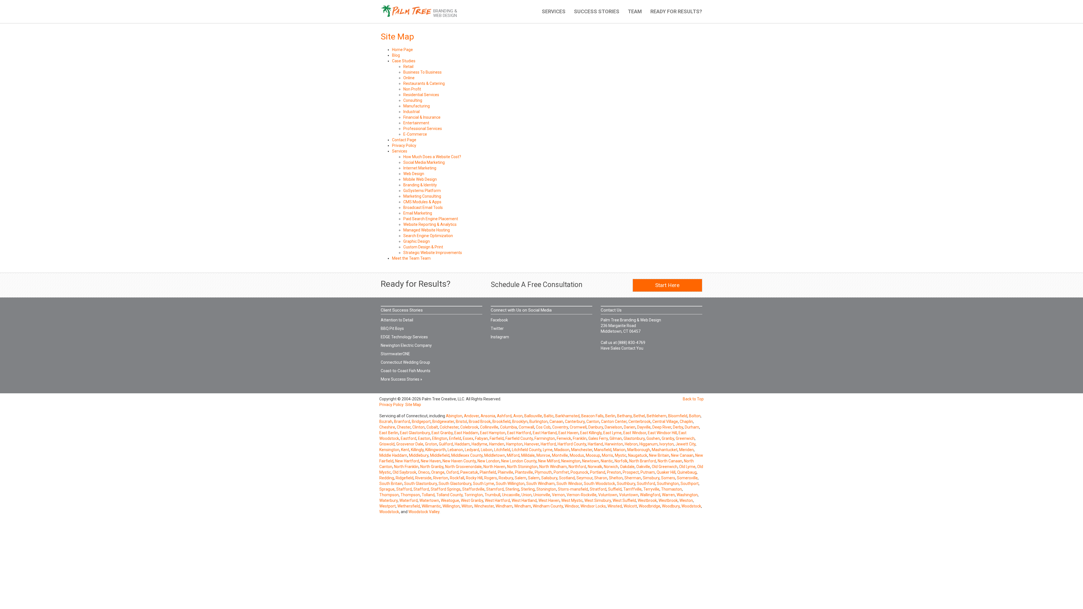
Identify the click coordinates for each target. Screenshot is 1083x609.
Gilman (615, 438)
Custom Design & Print (423, 247)
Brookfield (501, 421)
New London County (518, 461)
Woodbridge (649, 506)
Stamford (495, 489)
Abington (454, 416)
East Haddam (466, 433)
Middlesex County (467, 455)
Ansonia (488, 416)
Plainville (505, 472)
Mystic (620, 455)
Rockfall (457, 478)
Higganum (648, 444)
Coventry (560, 427)
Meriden (686, 449)
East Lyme (612, 433)
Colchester (449, 427)
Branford (402, 421)
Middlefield (440, 455)
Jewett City (685, 444)
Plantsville (524, 472)
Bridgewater (443, 421)
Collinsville (489, 427)
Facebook (499, 320)
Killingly (417, 449)
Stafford (404, 489)
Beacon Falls (592, 416)
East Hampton (492, 433)
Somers (668, 478)
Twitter (497, 328)
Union (526, 495)
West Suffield (624, 500)
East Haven (568, 433)
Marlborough (638, 449)
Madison (561, 449)
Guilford (446, 444)
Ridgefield (404, 478)
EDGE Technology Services (404, 337)
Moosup (593, 455)
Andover (471, 416)
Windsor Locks (593, 506)
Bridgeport (421, 421)
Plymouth (543, 472)
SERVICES (553, 11)
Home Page (402, 49)
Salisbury (549, 478)
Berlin (610, 416)
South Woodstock (599, 483)
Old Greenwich (664, 466)
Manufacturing (416, 106)
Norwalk (595, 466)
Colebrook (469, 427)
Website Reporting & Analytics (430, 224)
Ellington (439, 438)
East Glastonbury (415, 433)
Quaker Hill (666, 472)
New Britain (659, 455)
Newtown (590, 461)
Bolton (695, 416)
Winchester (484, 506)
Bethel (639, 416)
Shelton (616, 478)
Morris (607, 455)
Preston (614, 472)
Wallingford (650, 495)
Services (399, 151)
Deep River (661, 427)
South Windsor (569, 483)
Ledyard (472, 449)
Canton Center (614, 421)
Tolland (428, 495)
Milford (513, 455)
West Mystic (572, 500)
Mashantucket (664, 449)
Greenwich (685, 438)
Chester (404, 427)
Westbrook (647, 500)
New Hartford (407, 461)
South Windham (540, 483)
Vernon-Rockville (581, 495)
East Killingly (591, 433)
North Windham (553, 466)
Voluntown (607, 495)
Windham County (548, 506)
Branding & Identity (420, 185)
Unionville (541, 495)
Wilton (466, 506)
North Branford (642, 461)
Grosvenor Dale (409, 444)
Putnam (647, 472)
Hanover (531, 444)
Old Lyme (687, 466)
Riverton (440, 478)
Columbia (508, 427)
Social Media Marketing (424, 162)
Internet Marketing (419, 168)
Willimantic (431, 506)
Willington (451, 506)
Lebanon (455, 449)
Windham (504, 506)
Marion (619, 449)
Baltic (549, 416)
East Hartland (545, 433)
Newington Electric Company (406, 345)
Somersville (687, 478)
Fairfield (497, 438)
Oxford (452, 472)
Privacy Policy (404, 145)
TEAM (635, 11)
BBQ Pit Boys (392, 328)
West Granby (472, 500)
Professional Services (422, 128)
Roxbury (506, 478)
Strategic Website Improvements (432, 252)
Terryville (651, 489)
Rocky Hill (474, 478)
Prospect (631, 472)
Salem (520, 478)
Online (409, 78)
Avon (518, 416)
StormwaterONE (395, 354)
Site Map (413, 404)
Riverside (423, 478)
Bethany (624, 416)
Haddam (462, 444)
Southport (690, 483)
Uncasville (511, 495)
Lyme (547, 449)
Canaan (556, 421)
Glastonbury (634, 438)
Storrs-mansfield (573, 489)
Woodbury (671, 506)
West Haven (549, 500)
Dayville (644, 427)
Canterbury (575, 421)
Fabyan (481, 438)
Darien (629, 427)
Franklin (580, 438)
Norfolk (621, 461)
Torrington (473, 495)
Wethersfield (408, 506)
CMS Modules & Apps (422, 202)
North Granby (431, 466)
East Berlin (388, 433)
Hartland (595, 444)
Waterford (408, 500)
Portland (597, 472)
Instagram (500, 337)
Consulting (412, 100)
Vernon (558, 495)
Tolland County (449, 495)
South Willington (510, 483)
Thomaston (671, 489)
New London (488, 461)
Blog (396, 55)
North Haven (494, 466)
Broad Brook (480, 421)
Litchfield (502, 449)
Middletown (494, 455)
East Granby (442, 433)
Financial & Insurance (422, 117)
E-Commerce (415, 134)
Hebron (631, 444)
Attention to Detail (397, 320)
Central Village (665, 421)
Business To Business (422, 72)
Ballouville (533, 416)
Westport (387, 506)
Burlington (538, 421)
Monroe (543, 455)
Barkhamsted (567, 416)
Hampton (514, 444)
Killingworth (435, 449)
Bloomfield (677, 416)
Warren (668, 495)
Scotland (567, 478)
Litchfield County (526, 449)
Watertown (429, 500)
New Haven (431, 461)
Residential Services (421, 94)
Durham (692, 427)
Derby (678, 427)
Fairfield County (519, 438)
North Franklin (406, 466)
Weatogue (450, 500)
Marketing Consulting (422, 196)
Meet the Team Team (411, 258)
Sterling (512, 489)
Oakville (643, 466)
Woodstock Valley (423, 511)
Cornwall (526, 427)
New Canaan (682, 455)
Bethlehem (656, 416)
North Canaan (670, 461)
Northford (577, 466)
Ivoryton (666, 444)
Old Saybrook (404, 472)
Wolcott (630, 506)
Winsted (614, 506)
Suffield (615, 489)
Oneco (424, 472)
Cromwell (578, 427)
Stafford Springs (446, 489)
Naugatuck (637, 455)
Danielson (613, 427)
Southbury (626, 483)
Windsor (572, 506)
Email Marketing (417, 213)
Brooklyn (520, 421)
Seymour (584, 478)
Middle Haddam (393, 455)
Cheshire (387, 427)
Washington (687, 495)
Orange (437, 472)
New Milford (549, 461)
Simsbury (651, 478)
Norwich (611, 466)
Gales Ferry (598, 438)
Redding (386, 478)
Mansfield (602, 449)
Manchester (581, 449)
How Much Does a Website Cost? (432, 157)
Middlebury (418, 455)
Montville (560, 455)
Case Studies (403, 61)
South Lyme (483, 483)
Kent (405, 449)
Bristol (461, 421)
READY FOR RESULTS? (676, 11)
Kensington (389, 449)
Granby (668, 438)
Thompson (389, 495)
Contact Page (404, 140)
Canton (592, 421)
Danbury (595, 427)
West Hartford (497, 500)
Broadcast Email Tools (423, 207)
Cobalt (432, 427)
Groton (431, 444)
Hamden (496, 444)
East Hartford (519, 433)
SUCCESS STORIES (596, 11)
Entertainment (416, 123)
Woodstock (691, 506)
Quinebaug (687, 472)
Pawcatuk (469, 472)
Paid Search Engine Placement (430, 219)
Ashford (504, 416)
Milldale (528, 455)
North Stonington (522, 466)
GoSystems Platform (422, 190)
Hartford (548, 444)
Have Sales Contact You (622, 348)
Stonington (546, 489)
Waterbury (388, 500)
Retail (408, 66)
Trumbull (492, 495)
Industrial (411, 111)
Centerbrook (639, 421)
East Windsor (634, 433)
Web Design (413, 173)
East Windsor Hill (662, 433)
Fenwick (564, 438)
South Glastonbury (420, 483)
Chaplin (686, 421)
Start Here (667, 285)
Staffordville (473, 489)
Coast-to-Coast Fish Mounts (405, 371)
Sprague (387, 489)
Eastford (408, 438)
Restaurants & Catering (424, 83)
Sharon (600, 478)
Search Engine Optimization (428, 235)
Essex (468, 438)
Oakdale (627, 466)
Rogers (490, 478)
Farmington (544, 438)
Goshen (653, 438)
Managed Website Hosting (426, 230)
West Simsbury (597, 500)
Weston (686, 500)
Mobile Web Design (420, 179)
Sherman (632, 478)
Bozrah (385, 421)
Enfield (455, 438)
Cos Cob (543, 427)
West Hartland (524, 500)
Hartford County (572, 444)
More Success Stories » (401, 379)
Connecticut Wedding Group (405, 362)
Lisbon (486, 449)
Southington (668, 483)
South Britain (390, 483)
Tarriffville (632, 489)
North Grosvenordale (463, 466)
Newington (570, 461)
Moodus (577, 455)
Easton (424, 438)
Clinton (418, 427)
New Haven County (459, 461)
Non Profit (412, 89)
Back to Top (693, 399)
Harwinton (614, 444)
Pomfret (561, 472)
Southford (646, 483)
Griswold (387, 444)
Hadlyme (479, 444)
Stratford (598, 489)
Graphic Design (416, 241)
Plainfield (488, 472)
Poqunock (579, 472)
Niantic (607, 461)
